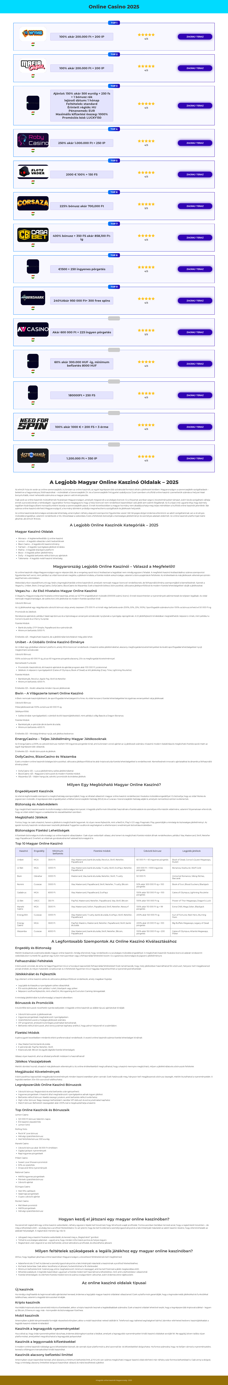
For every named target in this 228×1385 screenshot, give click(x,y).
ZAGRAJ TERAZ (195, 37)
